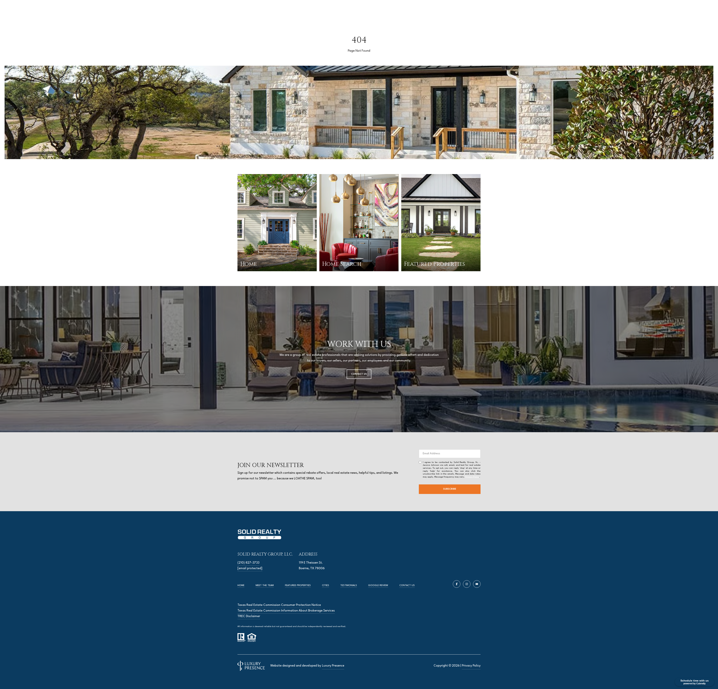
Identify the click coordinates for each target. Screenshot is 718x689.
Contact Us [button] (359, 374)
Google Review (378, 585)
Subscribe (449, 489)
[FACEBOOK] (456, 584)
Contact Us (407, 585)
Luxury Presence (333, 665)
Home (240, 585)
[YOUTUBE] (477, 584)
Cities (325, 585)
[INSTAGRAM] (466, 584)
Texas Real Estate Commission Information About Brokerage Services (286, 610)
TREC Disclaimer (248, 616)
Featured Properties (298, 585)
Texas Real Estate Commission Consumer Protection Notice (279, 605)
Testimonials (348, 585)
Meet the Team (265, 585)
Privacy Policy (472, 477)
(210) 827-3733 (248, 562)
